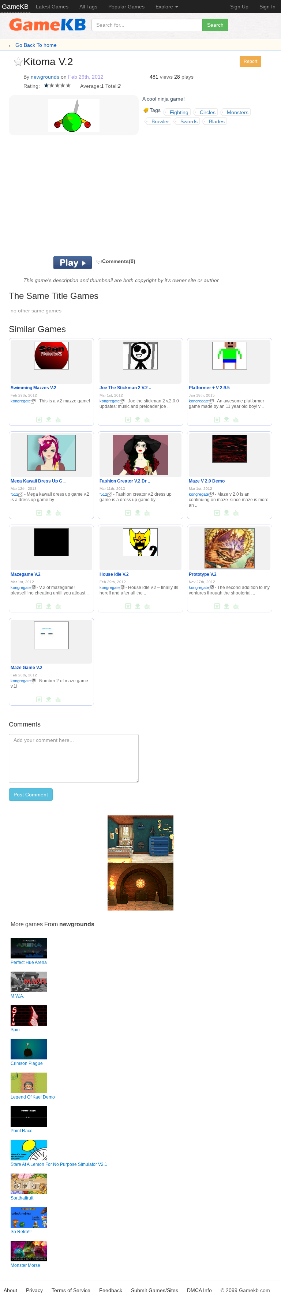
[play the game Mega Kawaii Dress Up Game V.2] (51, 451)
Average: (90, 86)
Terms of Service (71, 1290)
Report (250, 61)
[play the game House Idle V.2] (140, 541)
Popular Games (126, 7)
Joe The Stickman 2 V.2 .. (125, 387)
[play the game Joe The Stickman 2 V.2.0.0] (140, 354)
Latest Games (52, 7)
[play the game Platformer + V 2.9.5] (229, 354)
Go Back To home (36, 45)
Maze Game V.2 (26, 667)
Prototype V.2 (203, 574)
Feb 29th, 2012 (86, 77)
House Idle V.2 (114, 574)
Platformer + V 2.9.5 (209, 387)
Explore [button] (165, 7)
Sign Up (239, 7)
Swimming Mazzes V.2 (33, 387)
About (10, 1290)
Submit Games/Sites (154, 1290)
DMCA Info (199, 1290)
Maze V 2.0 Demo (207, 481)
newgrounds (45, 77)
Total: (111, 86)
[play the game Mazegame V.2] (51, 541)
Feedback (110, 1290)
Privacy (34, 1290)
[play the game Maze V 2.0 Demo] (229, 447)
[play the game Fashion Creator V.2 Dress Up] (140, 454)
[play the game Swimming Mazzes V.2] (51, 354)
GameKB (15, 6)
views (166, 77)
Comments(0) (118, 261)
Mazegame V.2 (26, 574)
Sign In (267, 7)
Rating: (31, 86)
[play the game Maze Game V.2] (51, 634)
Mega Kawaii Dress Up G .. (38, 481)
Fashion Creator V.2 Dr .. (125, 481)
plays (187, 77)
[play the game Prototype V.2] (230, 547)
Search (215, 25)
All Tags (88, 7)
